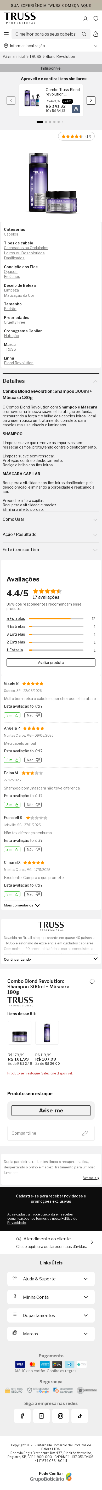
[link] (51, 100)
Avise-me (51, 1110)
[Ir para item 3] (50, 122)
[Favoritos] (95, 18)
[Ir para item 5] (59, 122)
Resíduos (12, 276)
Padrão (10, 308)
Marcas (30, 1333)
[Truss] (20, 19)
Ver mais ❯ (91, 1178)
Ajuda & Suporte (39, 1278)
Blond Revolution (60, 56)
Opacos (11, 271)
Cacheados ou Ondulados (26, 247)
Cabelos (11, 234)
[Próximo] (91, 100)
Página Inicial (14, 56)
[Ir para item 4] (54, 122)
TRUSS (35, 56)
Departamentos (39, 1315)
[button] (76, 109)
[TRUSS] (20, 1004)
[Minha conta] (85, 18)
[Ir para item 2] (46, 122)
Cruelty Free (14, 322)
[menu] (6, 34)
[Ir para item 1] (40, 122)
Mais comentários (18, 905)
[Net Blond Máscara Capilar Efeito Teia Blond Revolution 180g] (19, 1033)
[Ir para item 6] (62, 121)
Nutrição (11, 335)
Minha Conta (36, 1297)
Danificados (14, 258)
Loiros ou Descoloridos (24, 253)
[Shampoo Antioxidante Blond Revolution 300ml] (47, 1033)
